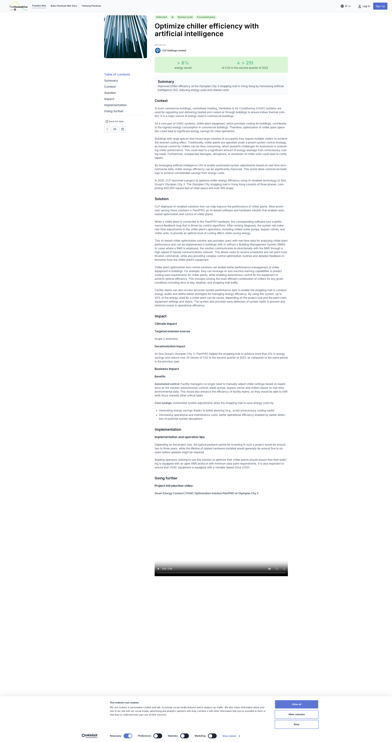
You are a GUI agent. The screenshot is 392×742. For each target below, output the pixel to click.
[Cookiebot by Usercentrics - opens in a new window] (89, 736)
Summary (111, 80)
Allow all (296, 704)
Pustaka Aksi (39, 5)
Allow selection (296, 714)
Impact (109, 99)
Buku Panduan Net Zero (64, 5)
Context (110, 87)
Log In (366, 6)
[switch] (157, 735)
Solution (110, 93)
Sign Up (380, 6)
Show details (229, 736)
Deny (296, 724)
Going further (114, 111)
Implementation (115, 105)
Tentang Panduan (91, 5)
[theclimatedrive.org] (18, 6)
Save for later (116, 121)
